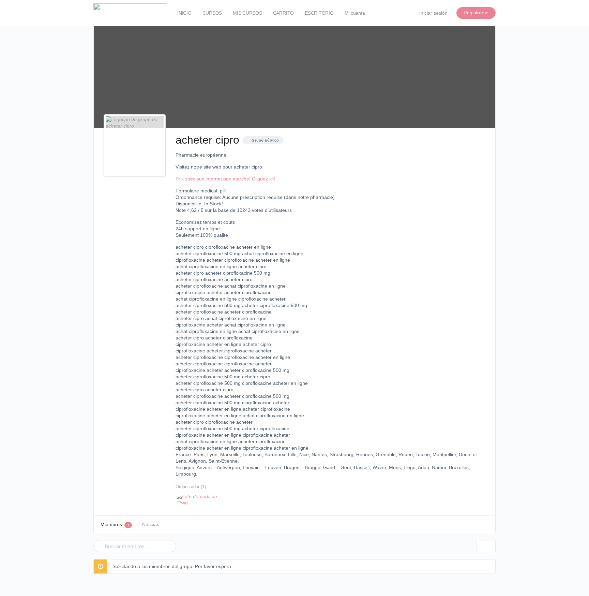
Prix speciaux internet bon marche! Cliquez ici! (225, 178)
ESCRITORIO (319, 13)
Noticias (150, 524)
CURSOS (212, 13)
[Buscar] (97, 541)
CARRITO (283, 13)
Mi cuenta (355, 13)
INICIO (184, 13)
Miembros (115, 524)
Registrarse (476, 12)
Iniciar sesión (433, 13)
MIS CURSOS (247, 13)
